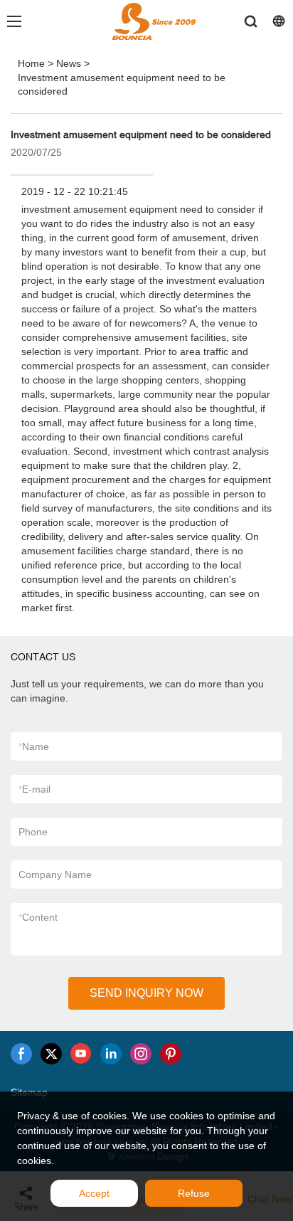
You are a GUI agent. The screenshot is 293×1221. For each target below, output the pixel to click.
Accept (94, 1193)
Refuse (194, 1193)
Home (31, 63)
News (68, 63)
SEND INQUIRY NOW (146, 993)
